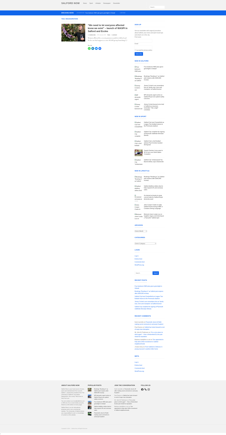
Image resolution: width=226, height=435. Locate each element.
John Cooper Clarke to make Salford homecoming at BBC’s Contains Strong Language (153, 206)
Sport (91, 3)
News (85, 3)
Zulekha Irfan (92, 35)
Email (136, 43)
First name (138, 37)
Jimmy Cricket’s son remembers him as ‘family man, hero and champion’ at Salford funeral (154, 87)
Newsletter (116, 3)
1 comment (114, 35)
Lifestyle (98, 3)
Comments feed (140, 262)
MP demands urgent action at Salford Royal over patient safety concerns (154, 96)
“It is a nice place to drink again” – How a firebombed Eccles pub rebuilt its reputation (149, 334)
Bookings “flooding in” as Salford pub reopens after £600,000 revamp (96, 16)
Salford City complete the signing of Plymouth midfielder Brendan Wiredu (154, 133)
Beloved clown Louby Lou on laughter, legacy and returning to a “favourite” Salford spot (154, 216)
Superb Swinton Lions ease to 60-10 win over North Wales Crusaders (153, 152)
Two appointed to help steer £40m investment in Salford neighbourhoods (149, 342)
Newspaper (107, 3)
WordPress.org (139, 265)
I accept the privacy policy (144, 50)
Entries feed (138, 259)
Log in (137, 256)
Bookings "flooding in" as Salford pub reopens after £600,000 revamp (101, 390)
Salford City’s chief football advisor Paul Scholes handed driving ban (153, 143)
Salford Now (70, 3)
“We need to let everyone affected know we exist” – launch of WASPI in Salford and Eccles (107, 28)
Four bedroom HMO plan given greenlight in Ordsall (100, 13)
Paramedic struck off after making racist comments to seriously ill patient (101, 414)
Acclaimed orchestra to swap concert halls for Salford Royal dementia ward (153, 197)
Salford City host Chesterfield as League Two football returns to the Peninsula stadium (101, 19)
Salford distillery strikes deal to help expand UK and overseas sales (153, 188)
